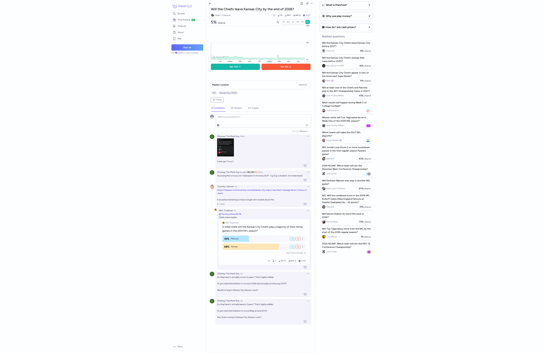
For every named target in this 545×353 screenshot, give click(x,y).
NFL (214, 93)
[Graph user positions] (278, 22)
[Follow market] (302, 3)
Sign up (187, 47)
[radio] (283, 22)
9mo (260, 172)
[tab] (218, 108)
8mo (242, 136)
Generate (303, 85)
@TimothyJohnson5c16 (230, 214)
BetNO (285, 66)
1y (235, 210)
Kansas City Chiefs (228, 93)
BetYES (234, 66)
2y (236, 186)
